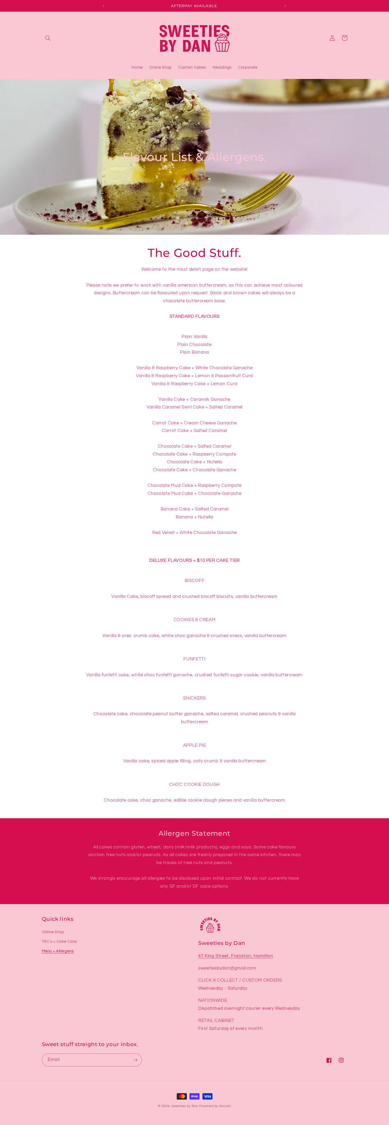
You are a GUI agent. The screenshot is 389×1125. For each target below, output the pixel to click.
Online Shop (53, 932)
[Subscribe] (135, 1059)
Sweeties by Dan (184, 1106)
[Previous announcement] (104, 6)
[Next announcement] (285, 6)
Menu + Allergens (58, 951)
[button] (48, 38)
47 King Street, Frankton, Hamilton (235, 956)
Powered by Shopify (215, 1106)
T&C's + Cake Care (59, 942)
